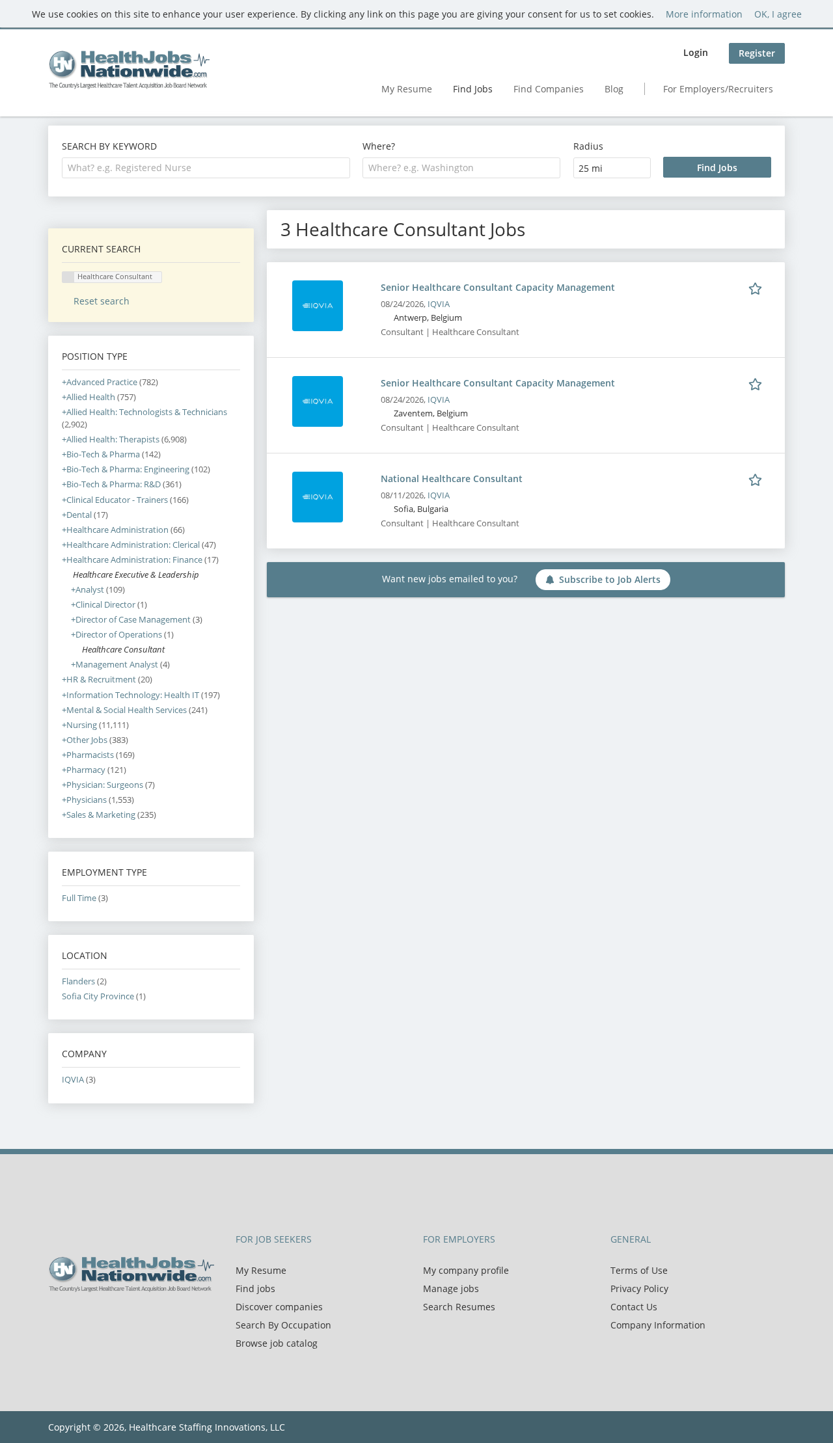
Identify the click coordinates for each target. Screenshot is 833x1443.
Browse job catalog (277, 1343)
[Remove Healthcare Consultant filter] (76, 649)
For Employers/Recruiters (718, 89)
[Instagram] (120, 1319)
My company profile (466, 1270)
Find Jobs (473, 89)
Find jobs (255, 1288)
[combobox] (206, 167)
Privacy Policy (639, 1288)
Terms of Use (639, 1270)
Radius (588, 146)
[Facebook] (57, 1319)
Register (757, 53)
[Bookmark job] (757, 287)
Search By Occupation (283, 1325)
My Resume (406, 89)
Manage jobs (451, 1288)
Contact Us (633, 1307)
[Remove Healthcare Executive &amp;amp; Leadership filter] (67, 574)
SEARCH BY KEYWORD (109, 146)
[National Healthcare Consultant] (317, 496)
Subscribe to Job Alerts (610, 579)
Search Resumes (459, 1307)
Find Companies (548, 89)
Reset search (102, 301)
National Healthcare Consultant (452, 478)
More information (704, 14)
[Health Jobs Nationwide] (129, 69)
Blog (614, 89)
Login (695, 52)
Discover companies (279, 1307)
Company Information (657, 1325)
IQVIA (439, 304)
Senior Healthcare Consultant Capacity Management (498, 287)
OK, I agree (778, 14)
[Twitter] (79, 1319)
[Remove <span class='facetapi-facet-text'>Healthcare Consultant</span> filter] (68, 277)
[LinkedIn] (100, 1319)
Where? (378, 146)
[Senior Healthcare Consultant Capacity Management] (317, 305)
